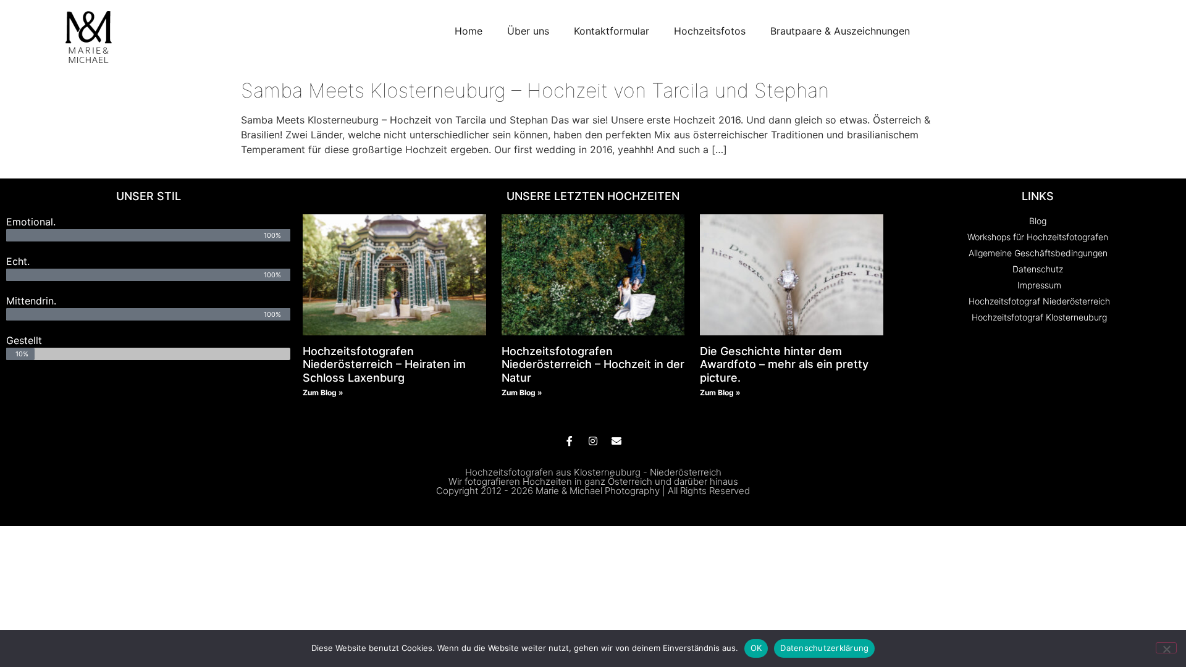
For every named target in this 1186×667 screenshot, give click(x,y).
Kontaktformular (611, 31)
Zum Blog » (323, 392)
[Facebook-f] (569, 441)
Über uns (528, 31)
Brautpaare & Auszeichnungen (840, 31)
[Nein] (1166, 647)
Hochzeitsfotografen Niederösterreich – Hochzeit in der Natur (593, 364)
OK (756, 648)
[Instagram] (593, 441)
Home (468, 31)
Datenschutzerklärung (824, 648)
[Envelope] (616, 441)
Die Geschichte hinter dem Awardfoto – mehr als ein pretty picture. (784, 364)
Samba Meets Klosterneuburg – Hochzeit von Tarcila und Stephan (535, 90)
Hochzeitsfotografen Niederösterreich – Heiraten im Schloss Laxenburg (384, 364)
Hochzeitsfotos (710, 31)
